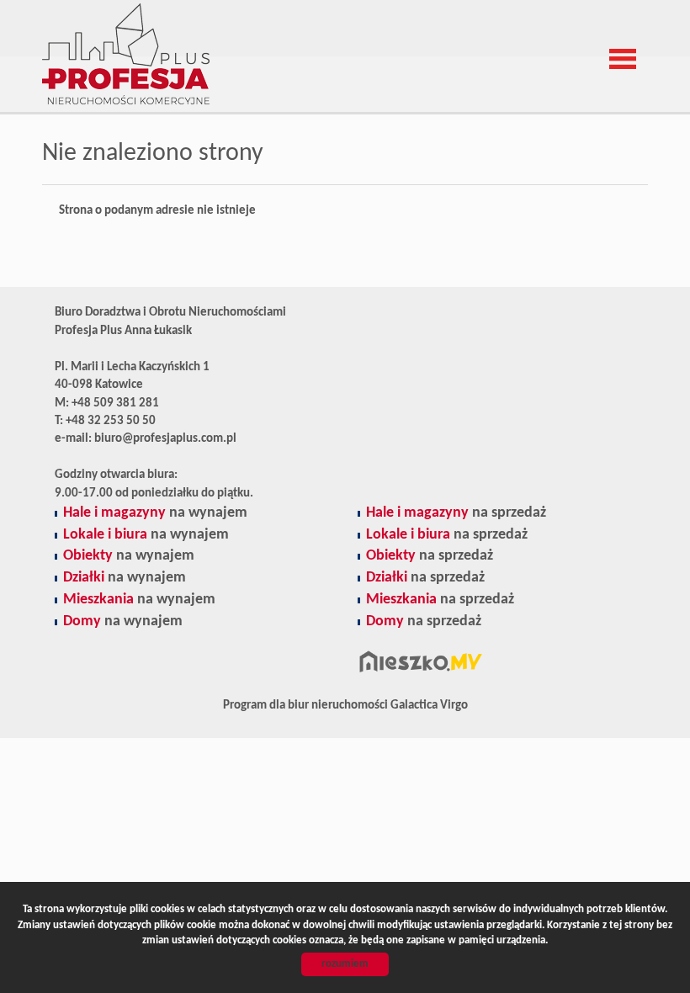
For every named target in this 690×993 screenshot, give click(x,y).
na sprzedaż (456, 513)
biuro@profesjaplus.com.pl (165, 439)
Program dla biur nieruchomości (306, 705)
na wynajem (155, 513)
